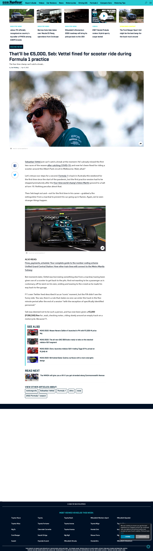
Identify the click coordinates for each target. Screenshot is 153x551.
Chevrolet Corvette (44, 529)
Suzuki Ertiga (42, 535)
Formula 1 (63, 176)
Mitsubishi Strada (70, 541)
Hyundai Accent (43, 541)
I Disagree (142, 536)
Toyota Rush (68, 518)
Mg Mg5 (67, 535)
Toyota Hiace (16, 518)
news (79, 391)
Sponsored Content (128, 26)
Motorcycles (71, 3)
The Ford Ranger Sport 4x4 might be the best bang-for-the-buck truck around (131, 33)
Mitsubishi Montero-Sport (100, 518)
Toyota (40, 518)
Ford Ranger (15, 535)
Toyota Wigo (95, 524)
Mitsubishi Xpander (124, 518)
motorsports (31, 391)
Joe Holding (15, 67)
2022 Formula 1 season (36, 396)
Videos (95, 26)
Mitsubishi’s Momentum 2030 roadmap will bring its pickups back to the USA (76, 33)
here (122, 533)
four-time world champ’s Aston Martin (71, 183)
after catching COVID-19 (59, 166)
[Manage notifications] (148, 546)
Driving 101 (83, 3)
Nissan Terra (95, 535)
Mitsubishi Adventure (124, 541)
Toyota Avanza (69, 529)
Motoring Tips (119, 3)
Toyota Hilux (15, 524)
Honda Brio (95, 541)
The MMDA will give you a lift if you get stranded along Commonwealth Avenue (72, 375)
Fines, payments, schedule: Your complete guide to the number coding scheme (61, 263)
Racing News (16, 47)
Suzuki (13, 541)
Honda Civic (95, 529)
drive (71, 391)
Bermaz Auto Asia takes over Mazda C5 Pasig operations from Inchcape (48, 33)
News (61, 3)
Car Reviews (51, 3)
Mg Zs (13, 529)
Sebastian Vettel (32, 162)
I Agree (127, 536)
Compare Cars (106, 3)
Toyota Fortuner (43, 524)
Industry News (16, 26)
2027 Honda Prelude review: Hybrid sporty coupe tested (101, 33)
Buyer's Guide (30, 3)
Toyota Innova (69, 524)
